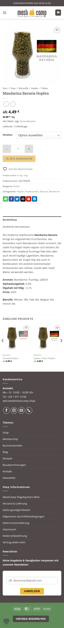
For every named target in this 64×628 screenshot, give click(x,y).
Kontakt (7, 471)
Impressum (9, 529)
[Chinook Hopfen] (16, 338)
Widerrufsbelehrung (15, 536)
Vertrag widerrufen (14, 542)
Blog (5, 452)
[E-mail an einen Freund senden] (23, 199)
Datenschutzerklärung (16, 523)
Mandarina (54, 191)
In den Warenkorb (19, 158)
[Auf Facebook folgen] (6, 410)
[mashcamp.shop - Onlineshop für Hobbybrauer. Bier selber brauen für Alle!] (32, 12)
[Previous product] (13, 104)
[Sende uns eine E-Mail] (21, 410)
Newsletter (9, 478)
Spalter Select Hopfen (44, 358)
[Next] (61, 347)
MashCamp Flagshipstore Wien (21, 497)
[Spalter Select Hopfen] (47, 338)
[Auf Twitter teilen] (17, 199)
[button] (5, 12)
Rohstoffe (23, 88)
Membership (10, 439)
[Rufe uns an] (28, 410)
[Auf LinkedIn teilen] (34, 199)
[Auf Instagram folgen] (13, 410)
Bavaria (44, 191)
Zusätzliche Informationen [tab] (16, 226)
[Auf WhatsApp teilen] (5, 199)
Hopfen (34, 88)
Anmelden (32, 591)
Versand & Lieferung (15, 503)
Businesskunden (12, 445)
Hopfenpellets (32, 191)
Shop (12, 88)
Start (5, 88)
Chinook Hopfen (10, 358)
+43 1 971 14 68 (17, 396)
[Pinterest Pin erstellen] (28, 199)
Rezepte (7, 458)
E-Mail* (10, 574)
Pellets (44, 88)
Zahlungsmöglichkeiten (16, 510)
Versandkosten (28, 121)
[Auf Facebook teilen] (11, 199)
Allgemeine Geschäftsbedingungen (23, 516)
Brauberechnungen (14, 465)
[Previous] (3, 347)
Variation (7, 135)
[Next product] (6, 104)
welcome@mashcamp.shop (19, 401)
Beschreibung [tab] (10, 219)
